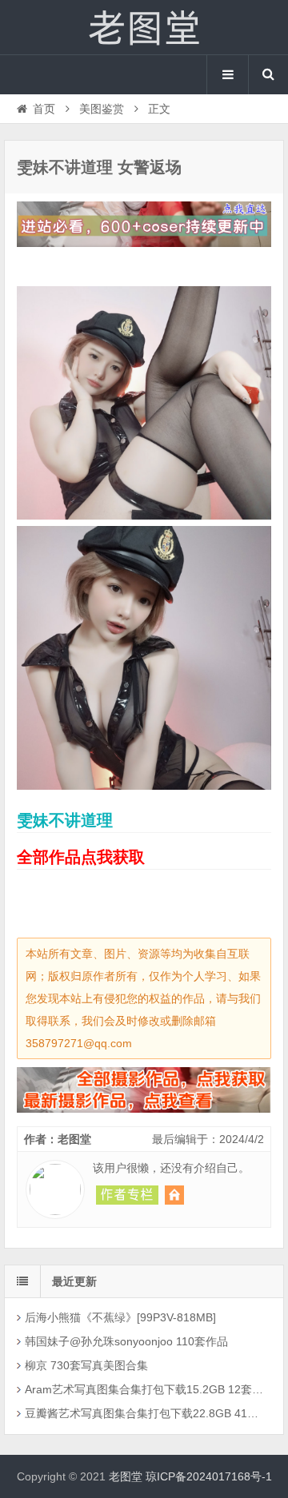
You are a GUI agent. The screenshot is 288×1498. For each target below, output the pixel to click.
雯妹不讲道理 (65, 820)
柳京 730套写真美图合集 (86, 1365)
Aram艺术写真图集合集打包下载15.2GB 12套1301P (145, 1389)
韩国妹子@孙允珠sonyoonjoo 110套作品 (126, 1341)
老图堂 (144, 27)
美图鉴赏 (101, 108)
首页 (44, 108)
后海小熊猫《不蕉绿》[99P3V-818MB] (120, 1317)
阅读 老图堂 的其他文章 (127, 1195)
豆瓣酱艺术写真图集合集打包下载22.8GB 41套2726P (145, 1413)
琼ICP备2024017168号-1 (209, 1476)
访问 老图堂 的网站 (174, 1195)
